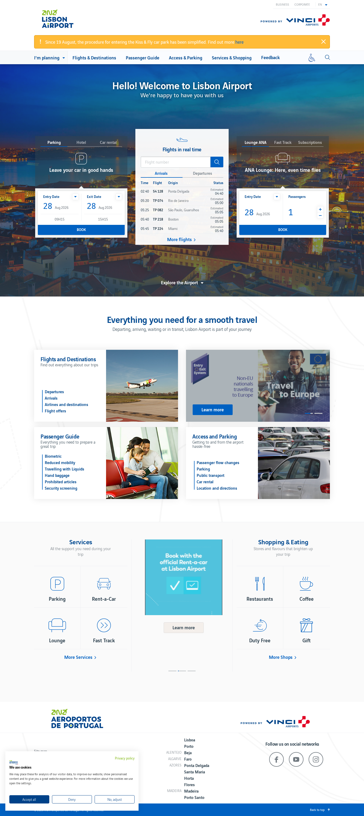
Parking (57, 598)
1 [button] (309, 413)
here (239, 41)
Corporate (302, 4)
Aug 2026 (55, 206)
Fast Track (104, 640)
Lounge (57, 640)
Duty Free (259, 640)
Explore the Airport (179, 282)
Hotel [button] (81, 142)
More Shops (281, 657)
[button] (322, 4)
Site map (40, 750)
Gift (306, 640)
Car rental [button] (108, 142)
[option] (258, 386)
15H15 (103, 219)
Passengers (297, 196)
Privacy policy (125, 758)
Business (282, 4)
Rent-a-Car (104, 598)
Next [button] (228, 601)
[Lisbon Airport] (64, 16)
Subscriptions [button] (310, 142)
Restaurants (259, 598)
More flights (179, 239)
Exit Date (94, 196)
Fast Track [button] (283, 142)
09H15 (59, 219)
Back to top (317, 809)
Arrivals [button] (161, 173)
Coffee (307, 598)
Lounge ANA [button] (255, 142)
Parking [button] (54, 142)
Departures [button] (202, 173)
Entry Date (51, 196)
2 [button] (318, 413)
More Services (78, 657)
